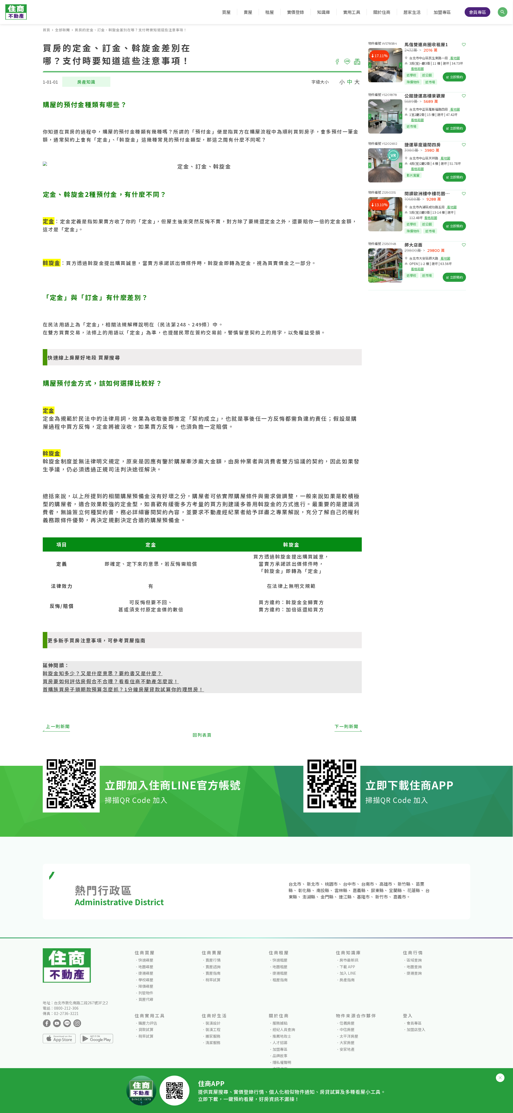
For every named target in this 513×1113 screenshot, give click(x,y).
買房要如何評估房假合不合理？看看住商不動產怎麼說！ (111, 681)
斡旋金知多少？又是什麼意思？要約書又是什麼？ (103, 673)
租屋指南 (280, 979)
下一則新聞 (347, 726)
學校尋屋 (145, 979)
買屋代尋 (145, 999)
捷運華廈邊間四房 (423, 144)
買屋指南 (135, 640)
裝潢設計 (212, 1023)
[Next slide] (400, 65)
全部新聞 (62, 29)
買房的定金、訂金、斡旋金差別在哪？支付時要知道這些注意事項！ (131, 29)
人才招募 (280, 1042)
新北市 (313, 884)
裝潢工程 (212, 1029)
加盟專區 (442, 12)
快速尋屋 (145, 960)
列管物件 (145, 992)
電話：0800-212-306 (61, 1008)
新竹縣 (404, 884)
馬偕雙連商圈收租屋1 (426, 44)
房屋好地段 (83, 357)
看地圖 (454, 58)
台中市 (349, 884)
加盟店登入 (416, 1029)
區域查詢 (414, 960)
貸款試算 (145, 1029)
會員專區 (477, 12)
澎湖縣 (308, 896)
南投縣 (322, 890)
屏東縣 (377, 890)
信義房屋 (347, 1023)
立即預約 (456, 77)
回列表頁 (202, 735)
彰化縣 (304, 890)
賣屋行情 (212, 960)
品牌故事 (280, 1055)
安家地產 (347, 1049)
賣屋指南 (212, 973)
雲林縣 (341, 890)
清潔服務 (212, 1042)
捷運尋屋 (145, 973)
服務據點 (280, 1023)
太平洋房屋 (349, 1036)
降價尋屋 (145, 986)
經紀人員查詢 (284, 1029)
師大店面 (414, 244)
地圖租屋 (280, 966)
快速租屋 (280, 960)
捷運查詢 (414, 973)
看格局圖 (417, 68)
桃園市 (331, 884)
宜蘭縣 (395, 890)
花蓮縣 (413, 890)
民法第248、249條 (183, 324)
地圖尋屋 (145, 966)
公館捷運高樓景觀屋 (425, 95)
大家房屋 (347, 1042)
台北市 (295, 884)
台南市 (367, 884)
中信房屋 (347, 1029)
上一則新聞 (58, 726)
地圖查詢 (414, 966)
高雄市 (385, 884)
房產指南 (347, 979)
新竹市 (381, 896)
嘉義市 (399, 896)
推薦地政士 (282, 1036)
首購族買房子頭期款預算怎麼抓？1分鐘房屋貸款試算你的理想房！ (123, 689)
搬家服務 (212, 1036)
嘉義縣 (359, 890)
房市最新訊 (349, 960)
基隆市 (363, 896)
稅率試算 (212, 979)
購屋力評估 (147, 1023)
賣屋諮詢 (212, 966)
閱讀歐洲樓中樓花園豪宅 (429, 193)
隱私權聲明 (282, 1062)
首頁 (46, 29)
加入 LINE (348, 973)
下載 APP (347, 966)
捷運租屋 (280, 973)
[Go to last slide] (370, 65)
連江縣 (345, 896)
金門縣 (327, 896)
